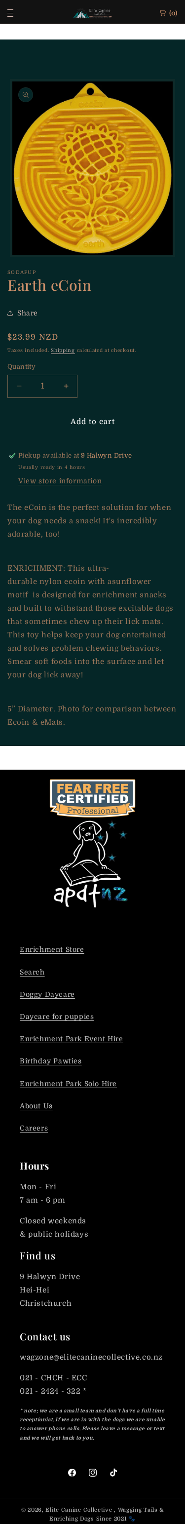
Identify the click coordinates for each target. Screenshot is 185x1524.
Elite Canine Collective (78, 1510)
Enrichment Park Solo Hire (68, 1084)
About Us (36, 1106)
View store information (60, 481)
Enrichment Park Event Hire (71, 1039)
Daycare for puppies (57, 1016)
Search (32, 972)
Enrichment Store (52, 949)
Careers (34, 1128)
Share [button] (27, 313)
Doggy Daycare (47, 994)
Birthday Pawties (51, 1061)
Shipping (63, 350)
